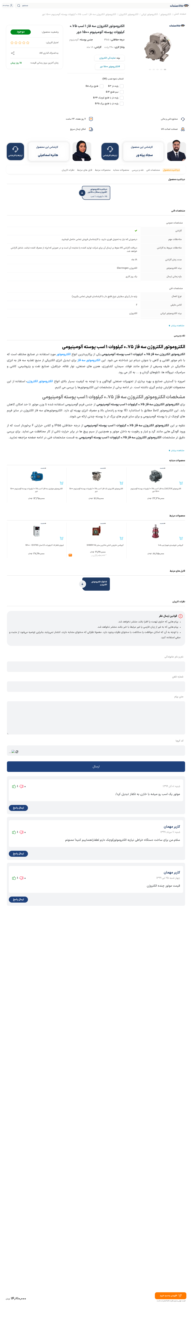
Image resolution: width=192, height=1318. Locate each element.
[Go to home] (180, 14)
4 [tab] (154, 69)
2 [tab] (161, 69)
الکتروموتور (63, 354)
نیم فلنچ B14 (112, 92)
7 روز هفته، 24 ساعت (76, 119)
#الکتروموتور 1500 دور (110, 66)
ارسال (96, 766)
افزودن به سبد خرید (168, 1295)
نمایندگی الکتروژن (107, 58)
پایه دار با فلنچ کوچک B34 (105, 98)
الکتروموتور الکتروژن (40, 381)
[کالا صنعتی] (179, 5)
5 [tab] (150, 69)
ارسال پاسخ (18, 808)
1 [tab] (165, 69)
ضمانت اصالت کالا (169, 129)
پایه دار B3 (113, 86)
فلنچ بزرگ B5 (92, 86)
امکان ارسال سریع (78, 129)
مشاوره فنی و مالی (169, 119)
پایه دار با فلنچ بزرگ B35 (106, 103)
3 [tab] (157, 69)
